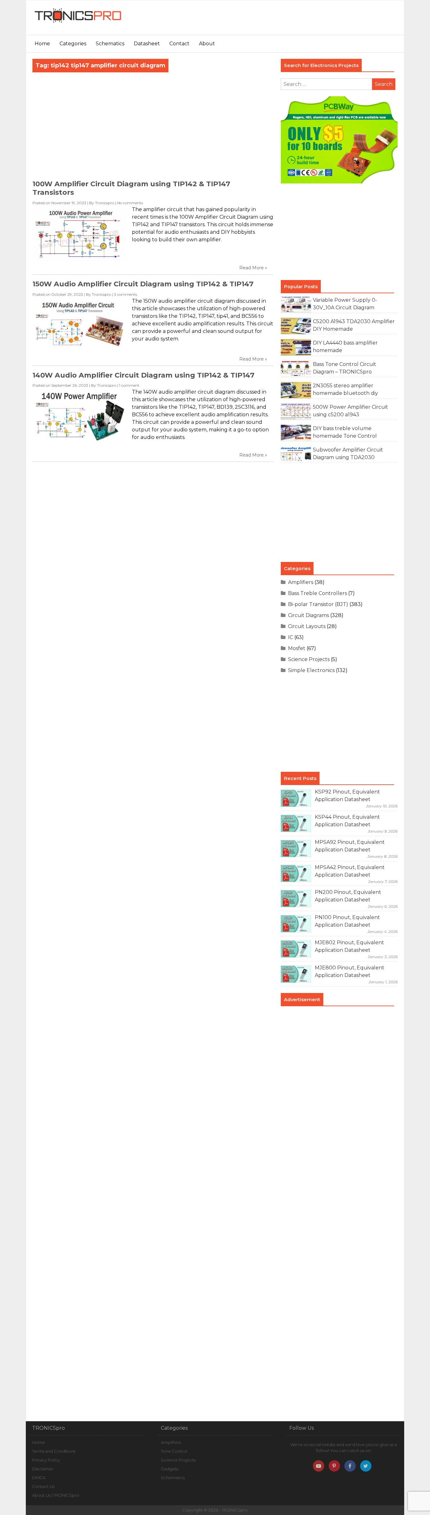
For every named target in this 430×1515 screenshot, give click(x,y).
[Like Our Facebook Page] (350, 1466)
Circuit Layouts (306, 626)
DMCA (38, 1477)
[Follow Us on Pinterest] (334, 1466)
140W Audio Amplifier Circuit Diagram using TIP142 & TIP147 (143, 375)
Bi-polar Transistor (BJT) (318, 604)
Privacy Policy (46, 1459)
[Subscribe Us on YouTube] (318, 1466)
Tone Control (174, 1451)
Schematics (110, 44)
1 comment (129, 385)
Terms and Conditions (54, 1451)
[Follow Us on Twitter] (365, 1466)
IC (290, 637)
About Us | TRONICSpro (55, 1495)
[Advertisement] (285, 21)
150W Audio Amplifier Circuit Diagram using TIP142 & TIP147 (142, 284)
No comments (130, 202)
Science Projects (309, 659)
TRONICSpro (235, 1509)
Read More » (253, 268)
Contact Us (43, 1486)
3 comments (125, 294)
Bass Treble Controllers (317, 593)
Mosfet (296, 648)
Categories (72, 44)
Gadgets (169, 1468)
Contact (179, 44)
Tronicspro (104, 202)
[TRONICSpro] (78, 23)
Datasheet (147, 44)
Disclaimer (43, 1468)
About (207, 44)
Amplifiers (300, 582)
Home (42, 44)
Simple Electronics (311, 670)
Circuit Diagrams (308, 615)
